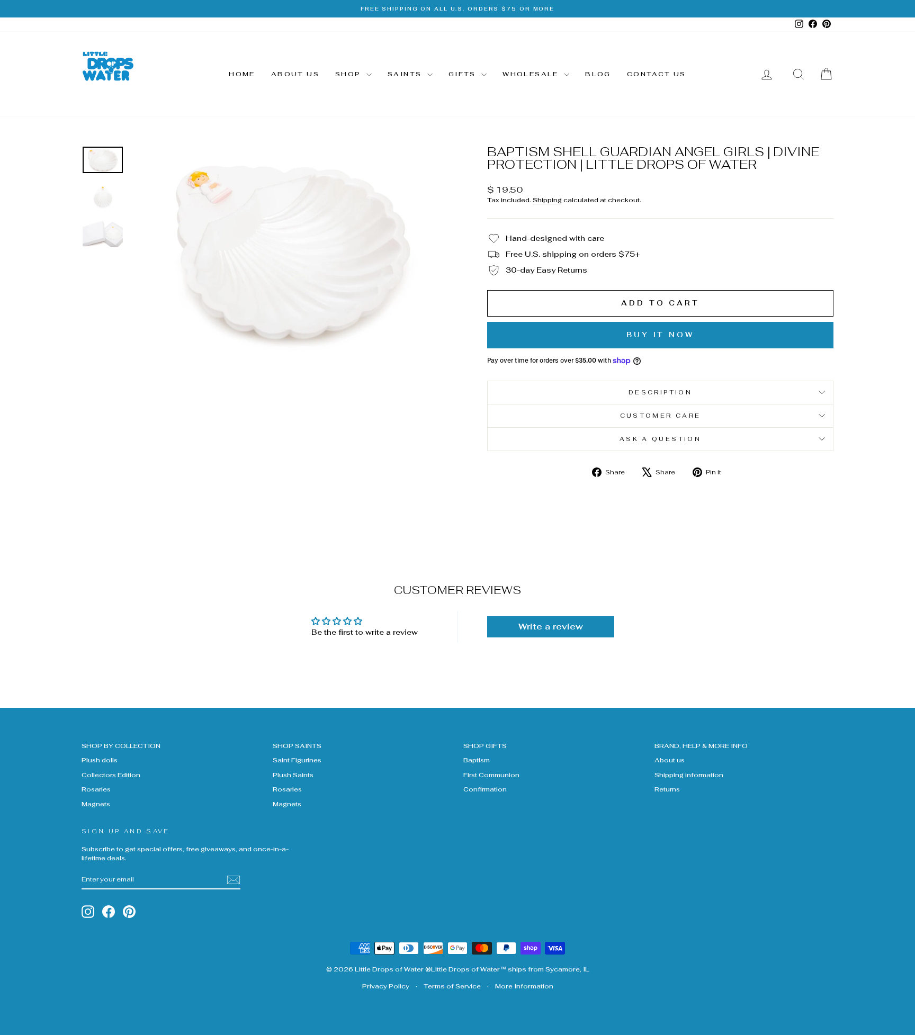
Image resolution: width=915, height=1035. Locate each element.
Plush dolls (100, 760)
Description (660, 392)
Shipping (547, 200)
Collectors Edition (111, 775)
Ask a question (660, 439)
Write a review (550, 626)
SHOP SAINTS (297, 746)
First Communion (491, 775)
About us (295, 74)
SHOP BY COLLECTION (121, 746)
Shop (349, 74)
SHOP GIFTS (485, 746)
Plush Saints (293, 775)
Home (242, 74)
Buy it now (660, 334)
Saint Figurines (297, 760)
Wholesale (532, 74)
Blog (598, 74)
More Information (524, 986)
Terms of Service (452, 986)
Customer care (660, 415)
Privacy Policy (385, 986)
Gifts (463, 74)
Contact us (656, 74)
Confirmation (485, 789)
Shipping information (688, 775)
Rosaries (96, 789)
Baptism (476, 760)
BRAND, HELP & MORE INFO (701, 746)
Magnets (96, 804)
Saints (406, 74)
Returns (667, 789)
